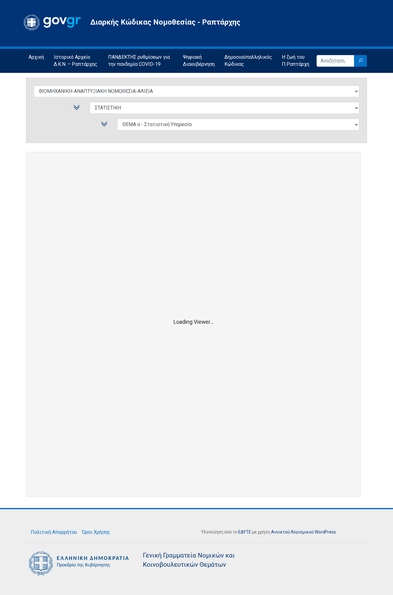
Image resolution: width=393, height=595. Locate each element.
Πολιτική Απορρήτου (54, 532)
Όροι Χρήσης (96, 532)
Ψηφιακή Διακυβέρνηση (199, 60)
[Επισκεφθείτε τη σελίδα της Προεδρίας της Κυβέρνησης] (80, 563)
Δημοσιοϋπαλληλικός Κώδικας (248, 60)
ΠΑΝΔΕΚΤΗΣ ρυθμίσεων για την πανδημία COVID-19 (139, 60)
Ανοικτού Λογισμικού (292, 532)
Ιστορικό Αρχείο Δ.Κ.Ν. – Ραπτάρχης (75, 60)
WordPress (325, 532)
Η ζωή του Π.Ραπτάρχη (295, 60)
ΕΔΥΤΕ (244, 532)
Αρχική (36, 57)
